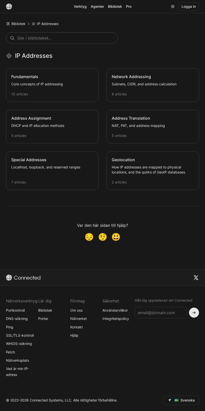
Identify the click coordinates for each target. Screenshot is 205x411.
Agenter (97, 6)
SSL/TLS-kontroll (20, 335)
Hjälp (74, 335)
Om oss (76, 310)
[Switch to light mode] (172, 6)
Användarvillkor (115, 310)
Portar (43, 318)
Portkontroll (15, 310)
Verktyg (80, 6)
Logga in (189, 6)
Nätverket (78, 318)
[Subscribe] (194, 313)
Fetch (10, 352)
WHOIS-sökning (19, 343)
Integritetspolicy (115, 318)
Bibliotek (115, 6)
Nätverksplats (17, 360)
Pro (129, 6)
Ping (9, 327)
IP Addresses (47, 24)
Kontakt (76, 327)
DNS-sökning (17, 318)
